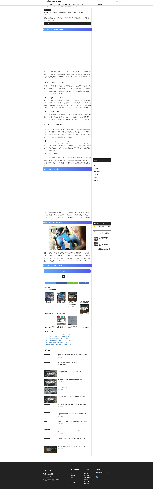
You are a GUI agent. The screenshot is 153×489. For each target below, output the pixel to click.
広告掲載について (87, 479)
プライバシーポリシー (88, 477)
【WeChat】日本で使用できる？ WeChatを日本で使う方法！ (71, 396)
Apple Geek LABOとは (88, 471)
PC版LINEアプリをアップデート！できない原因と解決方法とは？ (72, 438)
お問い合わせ (86, 483)
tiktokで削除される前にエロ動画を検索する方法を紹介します (71, 379)
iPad (59, 4)
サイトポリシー (87, 475)
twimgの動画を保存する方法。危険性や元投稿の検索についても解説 (104, 239)
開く (49, 23)
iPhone (51, 4)
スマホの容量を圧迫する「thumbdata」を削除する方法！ (70, 371)
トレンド (92, 4)
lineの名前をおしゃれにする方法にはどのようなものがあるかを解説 (72, 421)
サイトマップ (86, 481)
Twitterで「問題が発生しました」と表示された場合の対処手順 (71, 446)
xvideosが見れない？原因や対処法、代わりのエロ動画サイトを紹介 (104, 244)
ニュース (84, 4)
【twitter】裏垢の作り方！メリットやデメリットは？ (69, 388)
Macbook (96, 168)
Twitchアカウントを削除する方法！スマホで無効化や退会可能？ (72, 404)
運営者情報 (86, 473)
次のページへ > (67, 271)
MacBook (67, 4)
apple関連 (100, 4)
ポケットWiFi (76, 4)
